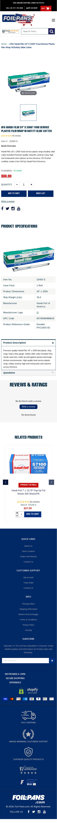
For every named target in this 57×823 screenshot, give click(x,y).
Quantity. (6, 184)
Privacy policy (28, 625)
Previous (5, 482)
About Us (28, 546)
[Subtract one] (17, 184)
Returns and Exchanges (28, 614)
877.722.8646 (18, 8)
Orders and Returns (28, 556)
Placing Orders (28, 603)
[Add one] (31, 184)
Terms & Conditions (28, 619)
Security (28, 630)
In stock (18, 170)
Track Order (28, 582)
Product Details (28, 485)
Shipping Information (28, 609)
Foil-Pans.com (22, 806)
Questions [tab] (9, 372)
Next (51, 482)
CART (46, 8)
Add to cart (32, 514)
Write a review (8, 201)
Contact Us (28, 561)
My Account (33, 8)
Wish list (40, 194)
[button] (6, 136)
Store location (28, 551)
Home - (4, 44)
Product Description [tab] (14, 342)
